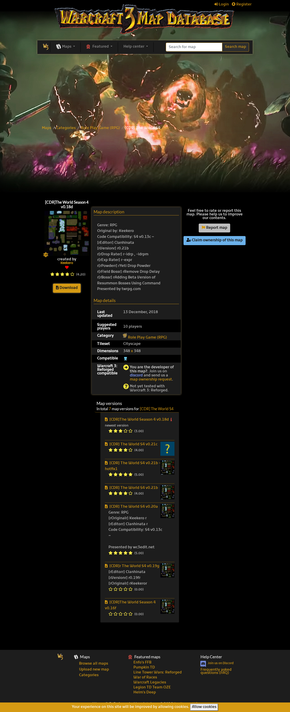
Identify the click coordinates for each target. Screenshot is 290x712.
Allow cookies (204, 707)
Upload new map (94, 669)
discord (136, 375)
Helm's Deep (144, 692)
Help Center (211, 656)
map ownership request (151, 379)
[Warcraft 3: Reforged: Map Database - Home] (145, 19)
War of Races (145, 677)
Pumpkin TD (144, 667)
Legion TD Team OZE (152, 687)
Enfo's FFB (142, 662)
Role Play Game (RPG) (100, 128)
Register (243, 4)
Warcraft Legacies (149, 682)
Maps (46, 128)
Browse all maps (93, 663)
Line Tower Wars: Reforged (157, 672)
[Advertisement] (145, 164)
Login (223, 4)
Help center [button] (134, 46)
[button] (65, 47)
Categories (66, 128)
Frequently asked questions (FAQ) (216, 671)
